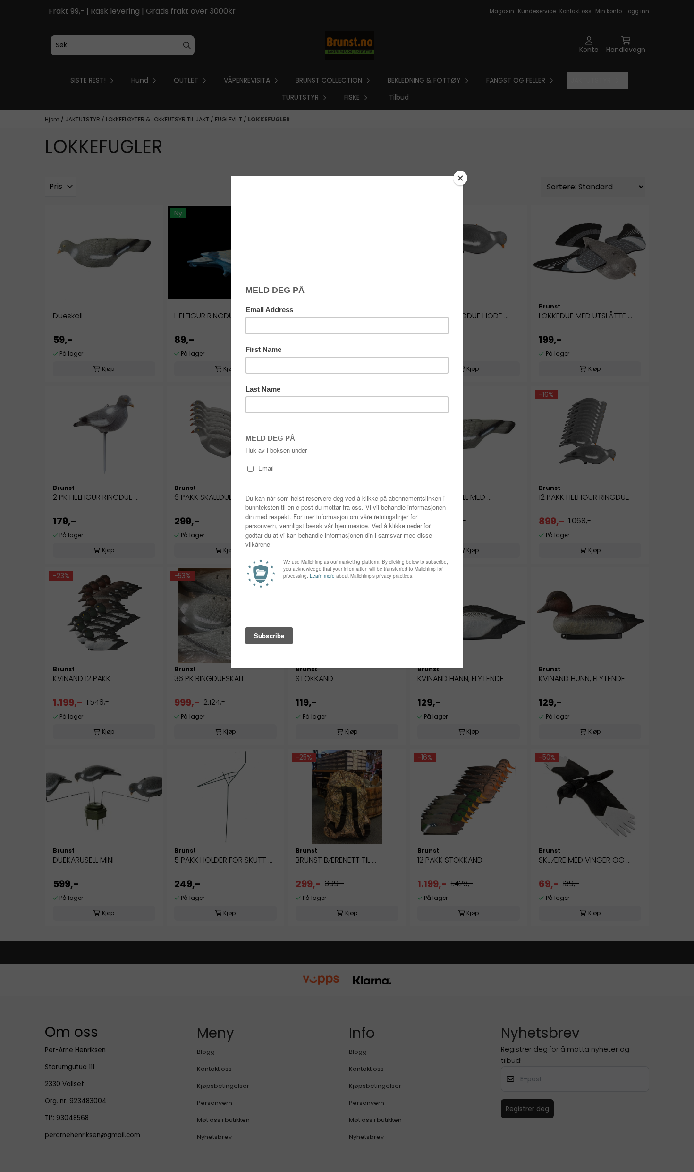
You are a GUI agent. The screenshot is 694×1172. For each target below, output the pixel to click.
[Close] (460, 178)
